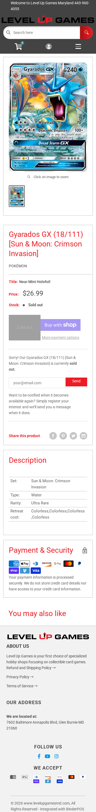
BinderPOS (75, 809)
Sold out (25, 327)
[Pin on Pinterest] (63, 436)
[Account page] (49, 46)
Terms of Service (20, 686)
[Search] (86, 32)
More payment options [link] (60, 337)
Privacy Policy (18, 677)
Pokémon (18, 266)
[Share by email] (83, 436)
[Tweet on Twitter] (73, 436)
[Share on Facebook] (53, 436)
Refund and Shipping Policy (29, 668)
